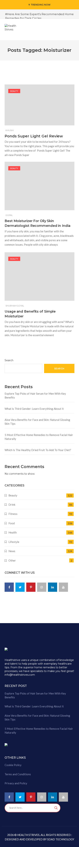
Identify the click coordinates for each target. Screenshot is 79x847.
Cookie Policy (13, 765)
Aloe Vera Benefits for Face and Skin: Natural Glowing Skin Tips (37, 421)
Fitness (12, 513)
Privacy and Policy (16, 783)
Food (11, 523)
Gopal (9, 215)
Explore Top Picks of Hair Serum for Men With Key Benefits (35, 395)
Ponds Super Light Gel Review (34, 136)
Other (12, 560)
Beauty (14, 91)
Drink (11, 504)
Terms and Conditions (18, 774)
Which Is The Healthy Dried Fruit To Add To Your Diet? (38, 450)
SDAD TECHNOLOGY (60, 839)
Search (9, 360)
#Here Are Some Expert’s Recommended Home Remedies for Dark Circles (39, 16)
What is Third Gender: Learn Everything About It (34, 408)
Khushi (10, 130)
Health (12, 532)
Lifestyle (13, 541)
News (11, 551)
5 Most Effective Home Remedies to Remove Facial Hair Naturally (39, 436)
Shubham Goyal (15, 305)
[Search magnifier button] (56, 807)
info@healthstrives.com (20, 674)
